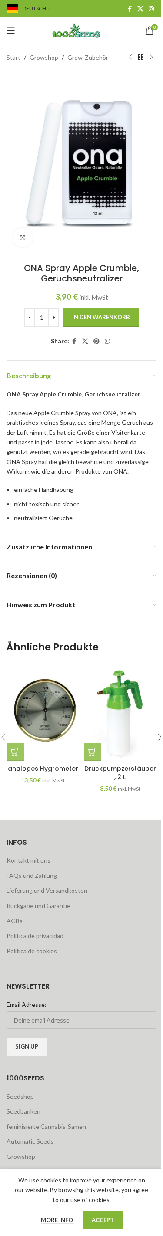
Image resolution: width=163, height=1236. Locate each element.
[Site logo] (81, 30)
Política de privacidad (35, 935)
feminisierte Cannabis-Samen (46, 1126)
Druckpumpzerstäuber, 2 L (120, 773)
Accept (103, 1219)
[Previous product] (130, 57)
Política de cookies (32, 951)
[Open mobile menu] (11, 30)
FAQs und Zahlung (32, 875)
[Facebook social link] (129, 9)
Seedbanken (23, 1111)
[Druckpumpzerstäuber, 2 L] (120, 711)
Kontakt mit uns (28, 860)
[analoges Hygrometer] (43, 711)
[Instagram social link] (151, 9)
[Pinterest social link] (96, 341)
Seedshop (20, 1096)
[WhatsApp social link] (107, 341)
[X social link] (140, 9)
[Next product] (151, 57)
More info (57, 1219)
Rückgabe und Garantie (38, 905)
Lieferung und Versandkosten (47, 890)
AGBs (15, 920)
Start (13, 57)
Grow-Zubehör (87, 57)
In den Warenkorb (101, 317)
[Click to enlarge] (23, 237)
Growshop (44, 57)
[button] (15, 752)
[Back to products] (141, 57)
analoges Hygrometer (43, 768)
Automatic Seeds (30, 1141)
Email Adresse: (27, 1004)
